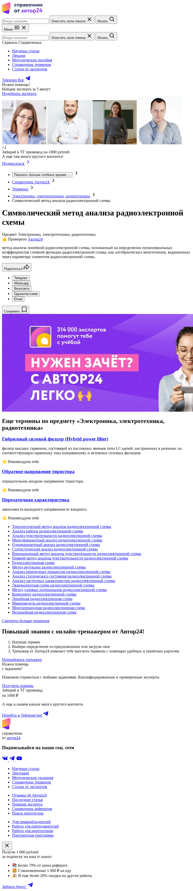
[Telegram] (12, 760)
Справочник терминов (31, 64)
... (42, 175)
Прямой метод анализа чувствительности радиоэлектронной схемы (70, 558)
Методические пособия (32, 60)
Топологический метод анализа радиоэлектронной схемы (61, 526)
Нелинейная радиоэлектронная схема (44, 612)
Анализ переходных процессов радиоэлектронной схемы (61, 572)
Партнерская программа (33, 835)
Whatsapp (21, 283)
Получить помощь (17, 686)
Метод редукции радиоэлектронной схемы (49, 567)
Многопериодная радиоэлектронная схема (48, 608)
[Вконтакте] (5, 760)
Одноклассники (26, 294)
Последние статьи (27, 800)
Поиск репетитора (27, 813)
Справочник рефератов (32, 809)
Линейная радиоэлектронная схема (42, 599)
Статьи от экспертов (29, 69)
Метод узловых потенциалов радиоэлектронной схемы (59, 590)
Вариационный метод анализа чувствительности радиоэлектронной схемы (76, 553)
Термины (20, 189)
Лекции (18, 55)
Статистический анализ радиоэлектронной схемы (55, 549)
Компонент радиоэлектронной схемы (44, 594)
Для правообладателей (31, 822)
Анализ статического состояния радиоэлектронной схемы (62, 576)
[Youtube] (19, 760)
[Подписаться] (28, 163)
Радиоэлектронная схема (33, 563)
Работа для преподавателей (35, 826)
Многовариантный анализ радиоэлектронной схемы (57, 540)
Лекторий (20, 773)
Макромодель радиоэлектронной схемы (46, 603)
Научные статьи (25, 51)
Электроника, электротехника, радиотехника (51, 196)
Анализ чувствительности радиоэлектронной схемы (57, 535)
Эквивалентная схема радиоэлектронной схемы (53, 585)
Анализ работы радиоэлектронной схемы (47, 531)
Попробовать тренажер (22, 659)
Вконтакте (21, 288)
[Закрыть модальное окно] (7, 846)
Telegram (20, 278)
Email (18, 299)
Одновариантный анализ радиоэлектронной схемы (56, 544)
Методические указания (32, 777)
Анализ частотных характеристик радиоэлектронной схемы (63, 581)
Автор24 (35, 239)
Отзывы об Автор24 (29, 795)
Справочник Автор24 (31, 182)
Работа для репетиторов (32, 831)
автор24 (13, 738)
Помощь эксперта (27, 804)
